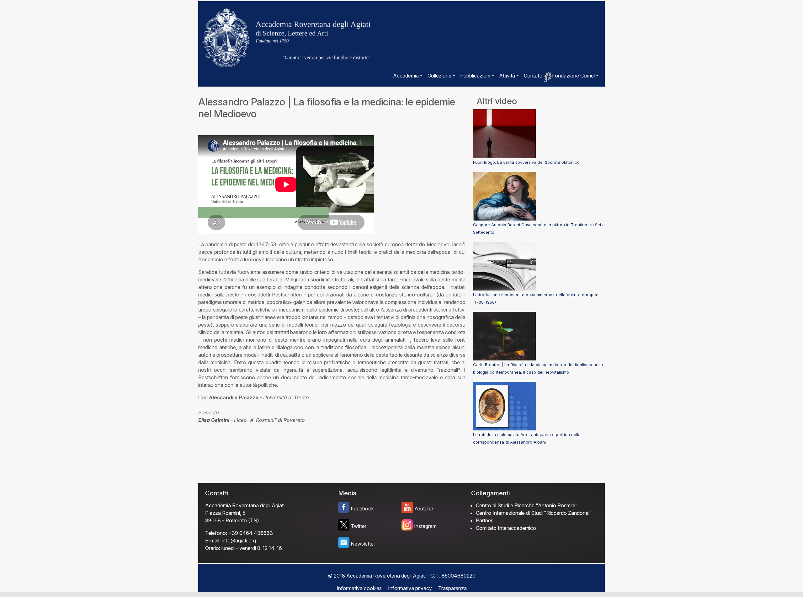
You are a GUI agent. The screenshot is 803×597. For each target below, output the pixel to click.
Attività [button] (507, 75)
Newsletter (363, 544)
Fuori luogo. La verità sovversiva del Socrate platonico (526, 162)
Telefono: (216, 533)
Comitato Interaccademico (506, 528)
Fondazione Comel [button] (573, 75)
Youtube (423, 508)
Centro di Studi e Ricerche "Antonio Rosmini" (527, 505)
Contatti (533, 75)
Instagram (425, 526)
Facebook (362, 508)
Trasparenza (452, 588)
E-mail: (213, 540)
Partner (484, 520)
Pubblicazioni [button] (475, 75)
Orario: (212, 548)
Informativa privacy (410, 588)
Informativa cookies (359, 588)
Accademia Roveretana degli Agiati (245, 505)
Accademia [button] (406, 75)
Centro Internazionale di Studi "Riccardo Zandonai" (534, 513)
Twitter (358, 526)
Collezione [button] (439, 75)
